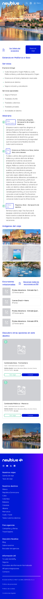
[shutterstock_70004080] (21, 237)
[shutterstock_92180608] (21, 253)
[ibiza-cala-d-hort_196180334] (21, 269)
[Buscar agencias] (27, 3)
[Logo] (10, 3)
